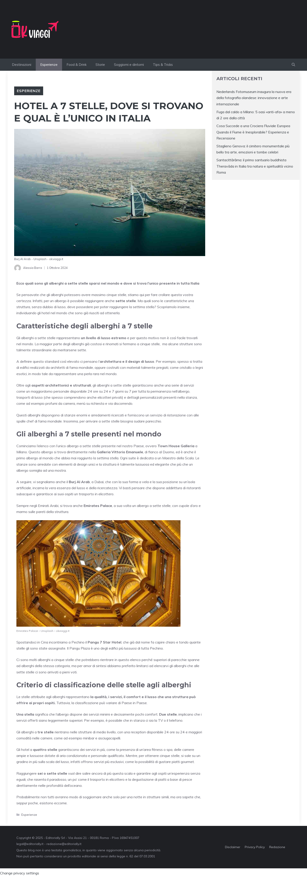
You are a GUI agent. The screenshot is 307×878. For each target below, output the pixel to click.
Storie (100, 64)
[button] (293, 65)
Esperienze (49, 64)
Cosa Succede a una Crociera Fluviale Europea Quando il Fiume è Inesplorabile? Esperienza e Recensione (253, 132)
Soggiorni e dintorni (129, 64)
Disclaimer (232, 847)
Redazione (277, 847)
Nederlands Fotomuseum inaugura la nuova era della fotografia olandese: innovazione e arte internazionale (253, 97)
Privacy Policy (255, 847)
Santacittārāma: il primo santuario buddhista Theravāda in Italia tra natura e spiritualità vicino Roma (254, 166)
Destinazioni (21, 64)
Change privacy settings (19, 873)
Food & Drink (77, 64)
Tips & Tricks (163, 64)
